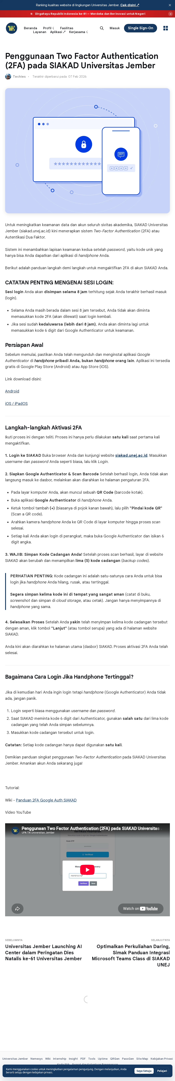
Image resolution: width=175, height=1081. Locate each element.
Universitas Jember (15, 1059)
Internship (59, 1059)
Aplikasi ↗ (58, 32)
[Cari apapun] (102, 28)
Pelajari (162, 1071)
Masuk (115, 28)
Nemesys (37, 1059)
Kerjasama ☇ (78, 32)
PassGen (128, 1059)
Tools (91, 1059)
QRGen (115, 1059)
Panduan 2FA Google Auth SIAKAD (46, 800)
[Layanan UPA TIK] (165, 28)
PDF (83, 1059)
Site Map (142, 1059)
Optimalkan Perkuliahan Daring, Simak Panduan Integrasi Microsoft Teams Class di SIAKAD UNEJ (131, 953)
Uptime (103, 1059)
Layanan (39, 32)
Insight (73, 1059)
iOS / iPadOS (16, 403)
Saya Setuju (144, 1071)
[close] (169, 5)
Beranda (30, 28)
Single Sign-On (140, 28)
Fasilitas (66, 28)
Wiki (48, 1059)
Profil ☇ (48, 28)
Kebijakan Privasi (162, 1059)
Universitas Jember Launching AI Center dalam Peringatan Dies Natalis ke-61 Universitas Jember (43, 950)
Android (12, 391)
